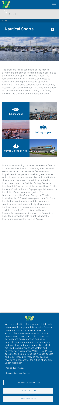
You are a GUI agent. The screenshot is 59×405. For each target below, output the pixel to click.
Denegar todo (28, 390)
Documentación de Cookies (18, 373)
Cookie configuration (28, 382)
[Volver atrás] (52, 30)
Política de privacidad (15, 368)
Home (4, 21)
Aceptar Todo (28, 399)
